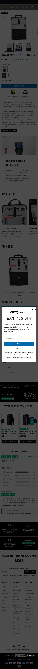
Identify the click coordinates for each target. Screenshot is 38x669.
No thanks (19, 348)
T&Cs (25, 357)
